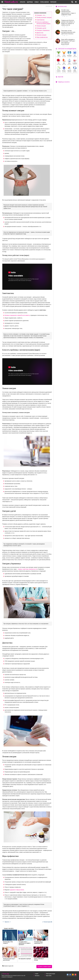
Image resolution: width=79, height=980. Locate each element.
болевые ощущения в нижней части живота (17, 315)
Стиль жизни (44, 2)
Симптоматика (40, 19)
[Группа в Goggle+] (75, 975)
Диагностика (40, 32)
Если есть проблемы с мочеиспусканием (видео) (43, 22)
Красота (22, 2)
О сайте (36, 973)
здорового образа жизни (17, 889)
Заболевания (49, 6)
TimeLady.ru (11, 1)
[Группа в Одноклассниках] (73, 975)
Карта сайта (48, 975)
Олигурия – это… (41, 15)
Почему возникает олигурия (44, 17)
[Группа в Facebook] (70, 975)
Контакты (37, 975)
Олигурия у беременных (43, 30)
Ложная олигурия (41, 25)
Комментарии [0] (47, 921)
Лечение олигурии (41, 35)
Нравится (8, 921)
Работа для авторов (50, 973)
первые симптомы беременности (27, 569)
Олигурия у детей (41, 28)
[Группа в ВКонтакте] (68, 975)
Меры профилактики (42, 37)
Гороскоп (53, 2)
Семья (36, 2)
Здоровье (30, 2)
